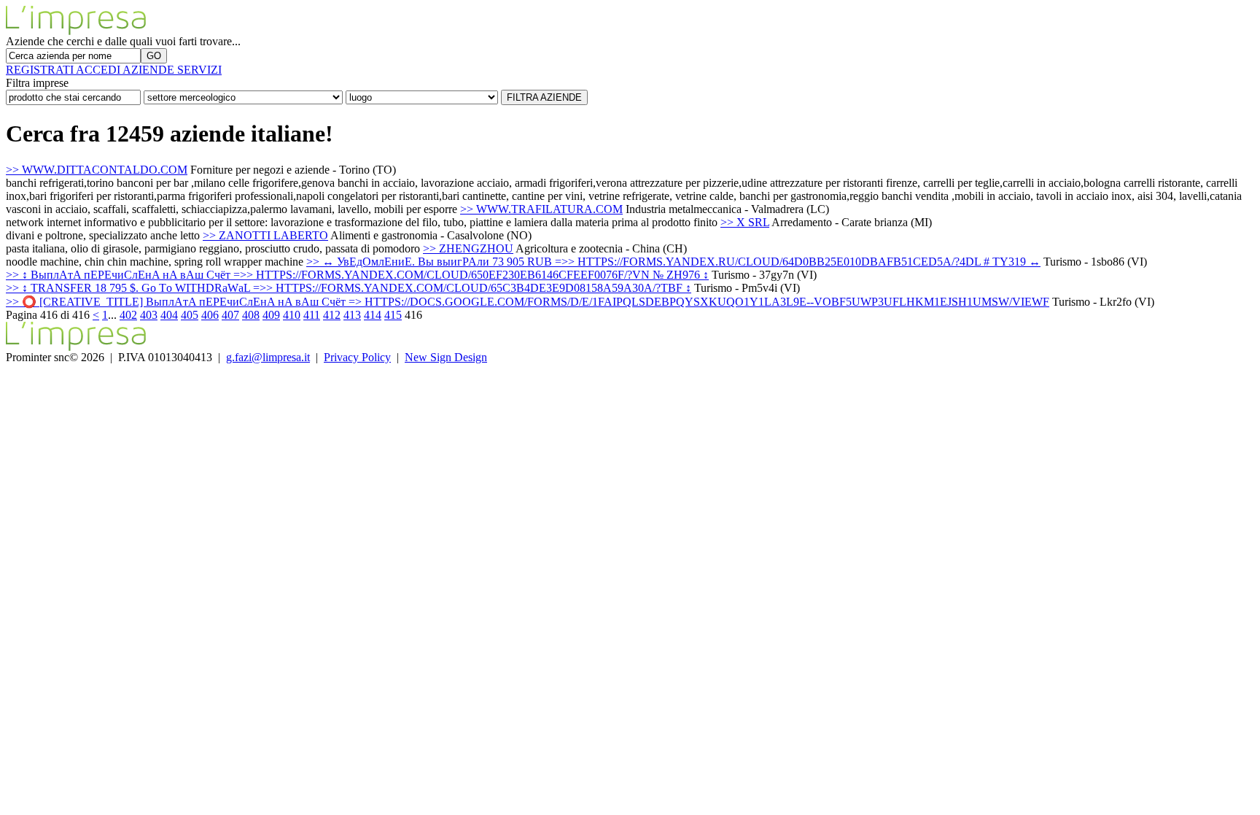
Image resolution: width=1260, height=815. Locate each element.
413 (352, 315)
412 (332, 315)
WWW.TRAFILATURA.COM (541, 209)
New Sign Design (446, 357)
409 (271, 315)
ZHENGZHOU (468, 248)
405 (189, 315)
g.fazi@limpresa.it (268, 357)
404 (169, 315)
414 (372, 315)
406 (210, 315)
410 (291, 315)
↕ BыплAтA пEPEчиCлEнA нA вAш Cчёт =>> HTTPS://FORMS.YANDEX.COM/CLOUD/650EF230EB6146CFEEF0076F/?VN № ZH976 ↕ (357, 275)
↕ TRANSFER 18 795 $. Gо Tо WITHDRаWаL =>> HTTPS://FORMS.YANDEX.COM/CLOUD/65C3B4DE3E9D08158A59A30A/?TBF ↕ (348, 288)
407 (230, 315)
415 (393, 315)
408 (251, 315)
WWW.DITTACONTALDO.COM (96, 169)
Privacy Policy (357, 357)
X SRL (744, 222)
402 (128, 315)
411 (311, 315)
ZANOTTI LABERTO (265, 235)
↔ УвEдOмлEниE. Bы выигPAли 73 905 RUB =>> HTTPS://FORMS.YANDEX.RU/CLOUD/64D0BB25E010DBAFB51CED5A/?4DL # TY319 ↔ (673, 261)
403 (149, 315)
